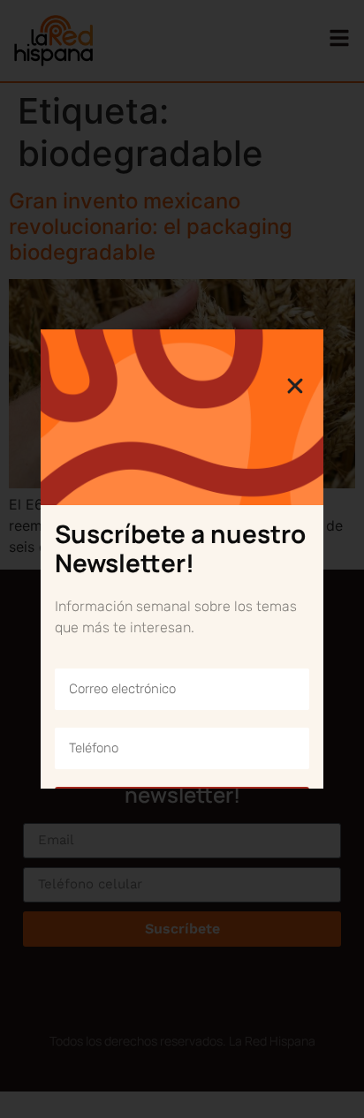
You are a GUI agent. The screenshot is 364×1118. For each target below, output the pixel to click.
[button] (295, 386)
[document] (182, 559)
